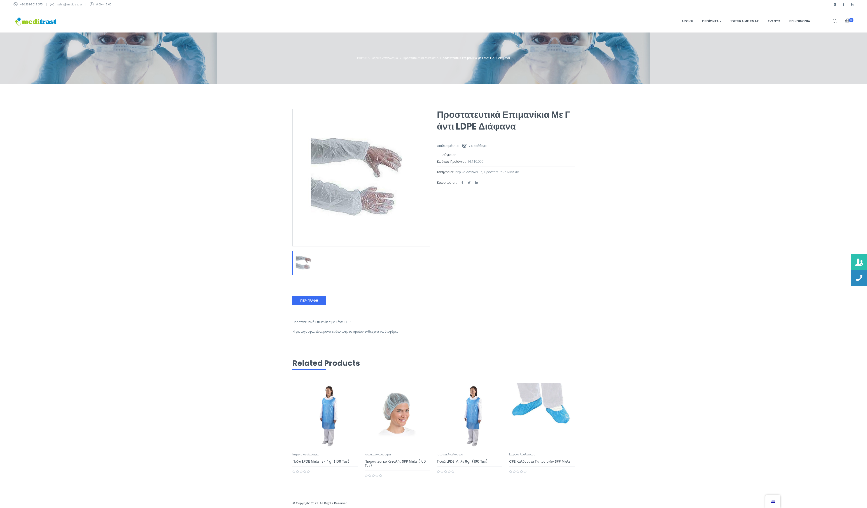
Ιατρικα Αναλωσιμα (384, 58)
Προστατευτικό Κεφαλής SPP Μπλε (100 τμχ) (395, 463)
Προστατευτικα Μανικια (419, 58)
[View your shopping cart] (847, 21)
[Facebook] (462, 182)
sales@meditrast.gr (70, 4)
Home (362, 58)
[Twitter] (469, 182)
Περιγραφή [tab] (309, 300)
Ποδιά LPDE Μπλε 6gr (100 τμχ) (462, 461)
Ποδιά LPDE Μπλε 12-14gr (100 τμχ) (321, 461)
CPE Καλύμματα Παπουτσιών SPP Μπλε (539, 461)
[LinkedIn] (476, 182)
